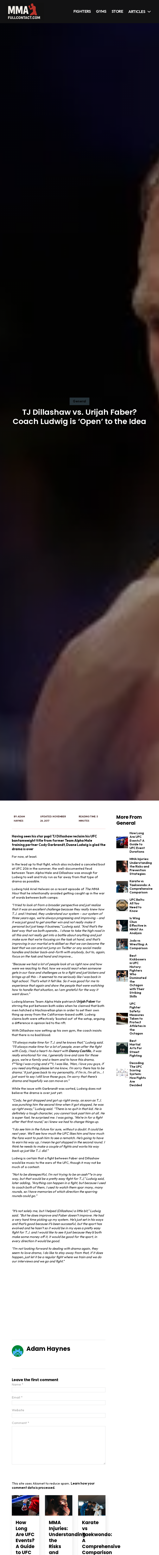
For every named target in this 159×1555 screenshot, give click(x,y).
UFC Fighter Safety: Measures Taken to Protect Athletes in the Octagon (138, 1018)
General (79, 401)
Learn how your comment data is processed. (53, 1485)
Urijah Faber (86, 1001)
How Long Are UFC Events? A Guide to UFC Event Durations (137, 842)
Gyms (101, 11)
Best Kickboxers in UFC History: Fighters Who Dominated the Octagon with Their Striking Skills (138, 976)
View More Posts (43, 1360)
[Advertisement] (58, 1302)
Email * (17, 1397)
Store (117, 11)
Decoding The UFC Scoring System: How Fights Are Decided (138, 1074)
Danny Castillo (80, 1051)
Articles (136, 11)
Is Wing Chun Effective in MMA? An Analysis (138, 925)
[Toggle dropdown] (149, 12)
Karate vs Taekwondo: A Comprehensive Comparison (141, 886)
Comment (20, 1423)
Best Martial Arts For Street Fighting (136, 1048)
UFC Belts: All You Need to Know (137, 905)
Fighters (82, 11)
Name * (17, 1384)
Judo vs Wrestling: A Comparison (139, 944)
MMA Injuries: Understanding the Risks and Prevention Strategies (141, 866)
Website (18, 1410)
